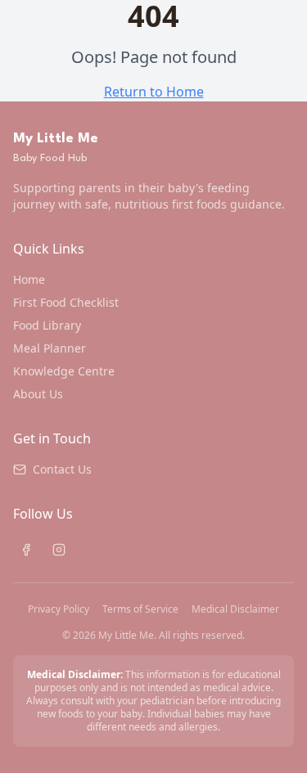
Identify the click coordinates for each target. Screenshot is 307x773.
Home (29, 279)
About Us (38, 394)
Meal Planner (49, 348)
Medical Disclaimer (235, 609)
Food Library (47, 325)
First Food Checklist (66, 302)
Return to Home (154, 92)
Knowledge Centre (64, 371)
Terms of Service (140, 609)
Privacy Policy (58, 609)
